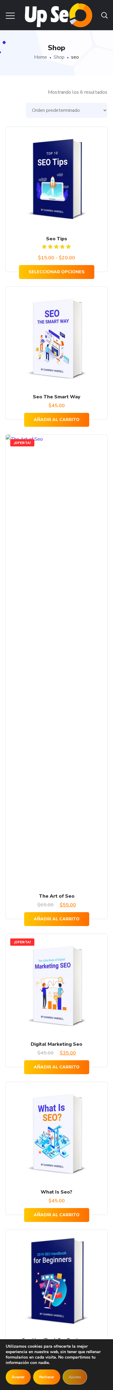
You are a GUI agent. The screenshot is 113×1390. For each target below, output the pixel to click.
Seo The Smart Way (56, 397)
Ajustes (75, 1377)
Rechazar (46, 1377)
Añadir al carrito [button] (57, 420)
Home (40, 57)
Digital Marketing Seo (56, 1044)
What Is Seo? (56, 1192)
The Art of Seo (56, 896)
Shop (59, 57)
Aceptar (18, 1377)
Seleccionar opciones (57, 272)
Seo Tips (56, 238)
